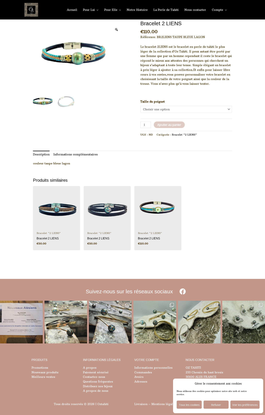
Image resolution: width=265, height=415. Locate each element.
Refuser (216, 405)
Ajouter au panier (169, 125)
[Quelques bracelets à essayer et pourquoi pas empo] (199, 322)
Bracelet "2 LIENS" (184, 134)
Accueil (72, 10)
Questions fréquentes (98, 381)
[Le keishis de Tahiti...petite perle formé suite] (243, 322)
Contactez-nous (94, 377)
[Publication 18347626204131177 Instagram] (66, 322)
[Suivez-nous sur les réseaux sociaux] (182, 291)
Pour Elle (110, 10)
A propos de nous (95, 390)
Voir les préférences (245, 405)
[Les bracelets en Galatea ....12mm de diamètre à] (154, 322)
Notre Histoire (137, 10)
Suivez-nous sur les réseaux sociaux (129, 291)
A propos (89, 367)
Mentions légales (163, 404)
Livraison (140, 404)
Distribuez (90, 386)
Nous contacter (195, 10)
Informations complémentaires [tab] (75, 154)
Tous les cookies (189, 405)
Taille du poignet (152, 101)
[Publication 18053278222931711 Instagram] (110, 322)
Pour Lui (89, 10)
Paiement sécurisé (96, 372)
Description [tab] (41, 154)
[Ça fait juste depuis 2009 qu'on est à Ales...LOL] (21, 322)
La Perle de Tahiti (166, 10)
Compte (217, 10)
